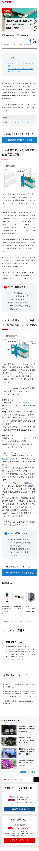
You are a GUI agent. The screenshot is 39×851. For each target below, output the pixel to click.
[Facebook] (30, 40)
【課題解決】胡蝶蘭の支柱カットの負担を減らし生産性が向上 (26, 763)
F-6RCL (27, 403)
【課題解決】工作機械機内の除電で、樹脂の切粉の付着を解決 (26, 729)
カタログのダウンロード (20, 809)
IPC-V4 (5, 459)
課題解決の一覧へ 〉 (29, 772)
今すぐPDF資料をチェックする (19, 573)
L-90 (23, 438)
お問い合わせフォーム (19, 840)
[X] (35, 40)
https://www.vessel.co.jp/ (15, 659)
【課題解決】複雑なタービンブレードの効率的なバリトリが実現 (26, 740)
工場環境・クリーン (10, 44)
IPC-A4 (29, 456)
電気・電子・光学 (25, 44)
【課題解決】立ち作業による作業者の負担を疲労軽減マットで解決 (26, 751)
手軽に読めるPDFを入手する (19, 140)
